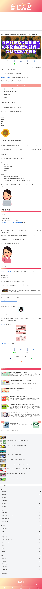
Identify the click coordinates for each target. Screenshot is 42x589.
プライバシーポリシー (34, 584)
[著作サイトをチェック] (11, 359)
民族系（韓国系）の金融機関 (10, 91)
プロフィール (7, 584)
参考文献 (21, 584)
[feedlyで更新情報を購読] (31, 359)
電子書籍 (3, 324)
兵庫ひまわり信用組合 (6, 77)
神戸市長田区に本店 (8, 89)
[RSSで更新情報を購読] (21, 361)
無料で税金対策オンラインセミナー (9, 301)
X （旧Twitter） (4, 343)
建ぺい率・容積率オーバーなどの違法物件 (12, 222)
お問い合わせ (21, 585)
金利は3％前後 (7, 94)
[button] (27, 64)
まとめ (5, 97)
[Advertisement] (21, 20)
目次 (20, 85)
